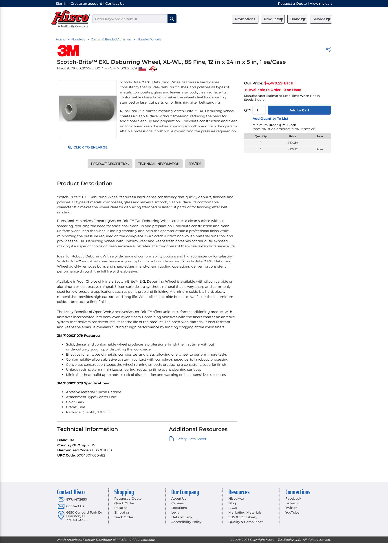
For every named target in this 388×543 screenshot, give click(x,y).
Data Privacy (181, 517)
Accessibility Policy (186, 522)
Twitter (291, 508)
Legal (175, 512)
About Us (178, 498)
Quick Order (124, 503)
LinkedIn (292, 503)
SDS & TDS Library (242, 517)
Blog (232, 503)
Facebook (293, 498)
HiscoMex (236, 498)
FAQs (232, 508)
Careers (177, 503)
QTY (247, 110)
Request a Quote (128, 498)
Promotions (245, 19)
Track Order (123, 517)
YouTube (292, 512)
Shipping (121, 512)
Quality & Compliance (245, 522)
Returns (120, 508)
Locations (179, 508)
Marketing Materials (244, 512)
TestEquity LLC (289, 539)
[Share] (328, 50)
